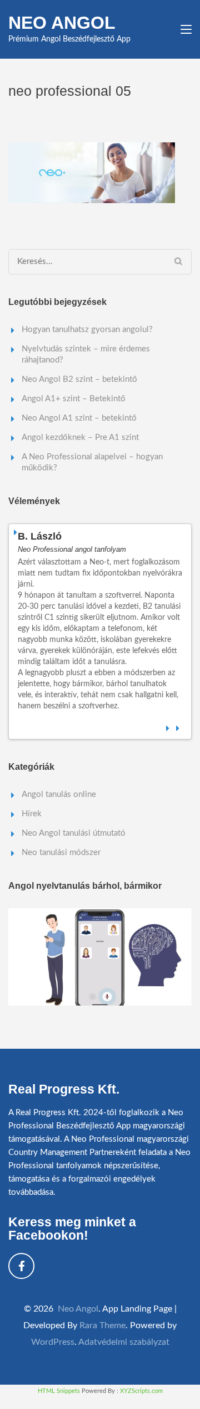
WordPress (52, 1342)
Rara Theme (102, 1325)
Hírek (32, 814)
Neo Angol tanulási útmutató (74, 833)
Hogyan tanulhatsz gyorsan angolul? (87, 329)
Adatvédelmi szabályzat (123, 1342)
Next (178, 726)
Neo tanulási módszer (61, 852)
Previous (168, 726)
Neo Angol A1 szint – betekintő (79, 418)
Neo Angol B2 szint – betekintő (79, 379)
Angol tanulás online (59, 794)
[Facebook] (21, 1266)
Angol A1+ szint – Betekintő (74, 399)
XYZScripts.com (141, 1391)
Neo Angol (62, 23)
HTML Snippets (59, 1391)
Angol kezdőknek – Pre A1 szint (80, 437)
